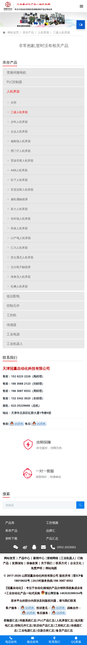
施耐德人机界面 (21, 141)
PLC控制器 (14, 82)
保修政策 (32, 563)
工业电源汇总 (27, 630)
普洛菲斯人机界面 (22, 160)
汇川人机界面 (19, 247)
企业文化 (76, 563)
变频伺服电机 (16, 72)
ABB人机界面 (19, 170)
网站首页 (13, 32)
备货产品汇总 (64, 630)
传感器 (11, 324)
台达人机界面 (19, 131)
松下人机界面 (19, 180)
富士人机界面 (19, 209)
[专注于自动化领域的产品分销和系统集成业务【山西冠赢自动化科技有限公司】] (27, 6)
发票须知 (17, 563)
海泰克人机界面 (21, 277)
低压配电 (13, 296)
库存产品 (28, 32)
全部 (13, 102)
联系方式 (61, 563)
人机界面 (43, 32)
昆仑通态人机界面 (22, 257)
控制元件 (13, 305)
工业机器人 (15, 343)
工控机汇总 (62, 625)
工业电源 (13, 334)
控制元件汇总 (23, 625)
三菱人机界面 (61, 32)
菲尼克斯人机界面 (22, 189)
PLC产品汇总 (46, 620)
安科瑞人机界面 (21, 218)
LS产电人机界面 (21, 238)
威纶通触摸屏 (19, 199)
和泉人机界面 (19, 228)
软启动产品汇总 (43, 625)
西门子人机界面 (21, 151)
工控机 (11, 315)
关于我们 (46, 563)
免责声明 (36, 568)
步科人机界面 (19, 122)
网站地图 (51, 568)
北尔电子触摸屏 (21, 267)
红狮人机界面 (19, 286)
